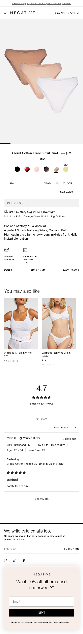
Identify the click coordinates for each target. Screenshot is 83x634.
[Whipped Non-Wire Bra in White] (59, 323)
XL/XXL (68, 183)
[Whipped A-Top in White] (21, 323)
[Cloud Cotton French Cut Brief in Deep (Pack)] (46, 168)
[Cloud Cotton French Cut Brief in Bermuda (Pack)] (37, 168)
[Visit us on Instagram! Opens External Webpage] (6, 560)
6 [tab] (57, 143)
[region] (41, 3)
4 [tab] (36, 143)
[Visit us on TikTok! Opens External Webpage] (15, 560)
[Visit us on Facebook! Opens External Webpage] (24, 560)
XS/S (47, 183)
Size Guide (66, 191)
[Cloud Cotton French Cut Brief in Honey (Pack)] (56, 168)
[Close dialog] (74, 571)
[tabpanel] (41, 81)
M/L (57, 183)
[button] (7, 13)
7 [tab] (67, 143)
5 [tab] (47, 143)
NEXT (41, 613)
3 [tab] (26, 143)
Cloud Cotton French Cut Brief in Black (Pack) (35, 463)
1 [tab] (5, 143)
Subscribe (71, 548)
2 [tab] (15, 143)
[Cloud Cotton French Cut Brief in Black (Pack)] (17, 168)
